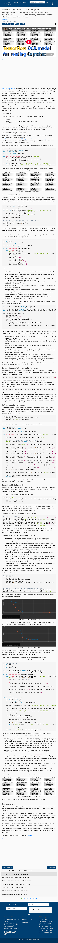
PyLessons (5, 19)
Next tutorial (51, 867)
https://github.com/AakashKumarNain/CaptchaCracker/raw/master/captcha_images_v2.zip (28, 139)
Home (5, 3)
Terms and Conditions (28, 919)
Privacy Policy (26, 922)
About (16, 2)
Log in (47, 3)
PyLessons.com (34, 939)
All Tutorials (10, 3)
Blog (24, 2)
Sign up (51, 3)
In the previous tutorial (8, 88)
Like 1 (25, 24)
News (20, 2)
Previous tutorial (7, 867)
